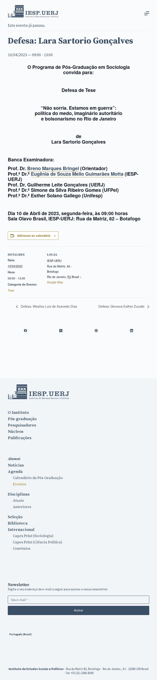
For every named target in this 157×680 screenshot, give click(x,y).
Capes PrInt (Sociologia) (33, 536)
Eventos (19, 484)
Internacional (21, 529)
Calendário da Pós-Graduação (38, 478)
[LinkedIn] (131, 330)
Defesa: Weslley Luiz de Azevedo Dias (48, 306)
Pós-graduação (22, 419)
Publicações (19, 438)
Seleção (15, 517)
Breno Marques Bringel (53, 168)
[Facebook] (25, 330)
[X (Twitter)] (60, 330)
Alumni (14, 459)
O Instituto (18, 412)
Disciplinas (18, 494)
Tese (11, 290)
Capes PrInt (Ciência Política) (37, 542)
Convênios (21, 548)
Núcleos (15, 431)
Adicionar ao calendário (33, 235)
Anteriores (22, 507)
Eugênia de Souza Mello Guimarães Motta (77, 173)
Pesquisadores (22, 425)
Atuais (18, 500)
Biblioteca (18, 523)
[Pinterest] (96, 330)
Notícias (16, 465)
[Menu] (146, 13)
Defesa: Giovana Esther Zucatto (121, 306)
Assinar (78, 610)
